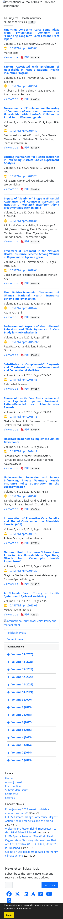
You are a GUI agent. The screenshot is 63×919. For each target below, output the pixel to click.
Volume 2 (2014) (21, 752)
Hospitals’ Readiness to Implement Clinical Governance (31, 440)
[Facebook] (9, 895)
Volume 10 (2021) (22, 692)
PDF (31, 57)
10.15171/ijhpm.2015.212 (23, 342)
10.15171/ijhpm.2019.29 (22, 176)
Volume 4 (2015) (21, 737)
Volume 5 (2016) (21, 730)
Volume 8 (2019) (21, 707)
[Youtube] (49, 895)
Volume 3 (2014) (21, 745)
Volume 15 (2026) (22, 654)
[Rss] (9, 901)
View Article (11, 57)
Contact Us (12, 794)
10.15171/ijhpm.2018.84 (22, 221)
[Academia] (33, 895)
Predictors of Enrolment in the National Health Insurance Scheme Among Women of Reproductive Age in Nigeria (31, 254)
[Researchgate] (41, 895)
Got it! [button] (9, 915)
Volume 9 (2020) (21, 699)
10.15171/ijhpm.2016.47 (22, 308)
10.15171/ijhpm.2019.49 (22, 131)
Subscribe (50, 885)
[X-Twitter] (17, 895)
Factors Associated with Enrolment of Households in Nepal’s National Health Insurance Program (31, 69)
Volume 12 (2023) (22, 677)
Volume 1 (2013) (21, 760)
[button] (32, 908)
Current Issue (15, 639)
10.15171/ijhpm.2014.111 (23, 451)
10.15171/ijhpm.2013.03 (22, 605)
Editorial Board (14, 786)
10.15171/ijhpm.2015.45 (22, 379)
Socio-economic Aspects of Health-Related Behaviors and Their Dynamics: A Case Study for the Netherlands (31, 329)
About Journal (13, 782)
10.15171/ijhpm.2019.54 (22, 86)
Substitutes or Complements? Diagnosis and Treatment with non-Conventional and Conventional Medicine (31, 367)
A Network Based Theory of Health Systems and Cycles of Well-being (31, 594)
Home (9, 778)
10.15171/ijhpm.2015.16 (22, 416)
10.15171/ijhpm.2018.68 (22, 270)
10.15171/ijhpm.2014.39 (22, 571)
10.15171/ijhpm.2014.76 (22, 534)
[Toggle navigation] (30, 10)
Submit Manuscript (16, 790)
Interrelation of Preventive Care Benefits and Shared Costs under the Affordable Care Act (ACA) (31, 521)
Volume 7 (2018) (21, 714)
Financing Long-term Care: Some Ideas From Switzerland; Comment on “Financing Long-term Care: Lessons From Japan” (31, 34)
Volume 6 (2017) (21, 722)
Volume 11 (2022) (22, 684)
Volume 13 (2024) (22, 669)
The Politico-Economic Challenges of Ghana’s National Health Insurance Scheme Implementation (31, 295)
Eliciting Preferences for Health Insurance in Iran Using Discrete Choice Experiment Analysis (31, 160)
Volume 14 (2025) (22, 662)
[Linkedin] (26, 895)
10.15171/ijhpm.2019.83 (22, 48)
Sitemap (10, 797)
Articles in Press (16, 632)
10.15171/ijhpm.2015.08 (22, 496)
